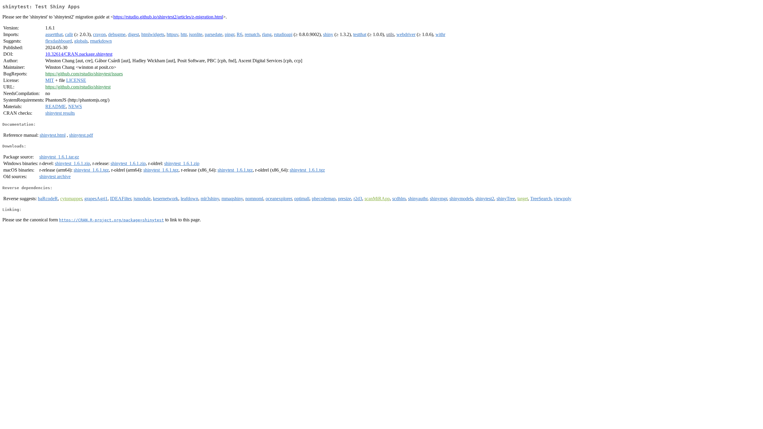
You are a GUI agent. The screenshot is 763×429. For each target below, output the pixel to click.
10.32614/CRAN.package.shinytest (78, 54)
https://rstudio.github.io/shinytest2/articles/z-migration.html (168, 16)
